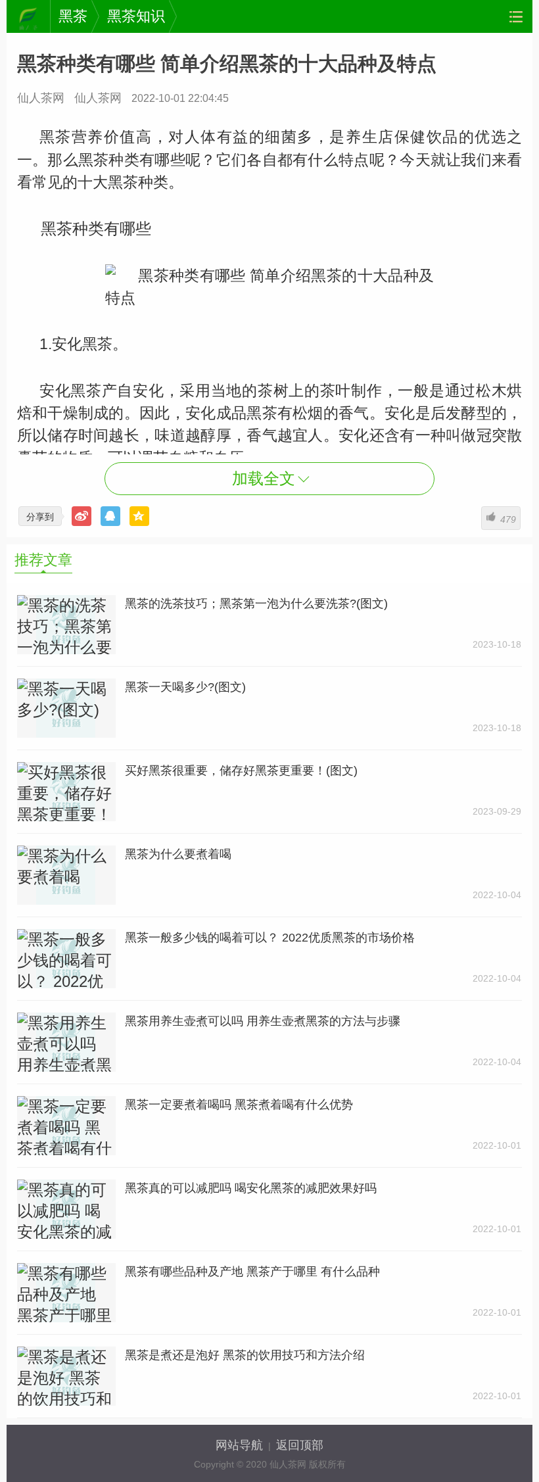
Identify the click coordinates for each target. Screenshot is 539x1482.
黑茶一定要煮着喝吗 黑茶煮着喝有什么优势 (239, 1104)
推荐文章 (43, 560)
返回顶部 (299, 1445)
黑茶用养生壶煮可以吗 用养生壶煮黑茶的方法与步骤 (262, 1021)
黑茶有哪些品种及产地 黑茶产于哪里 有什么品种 (252, 1271)
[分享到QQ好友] (110, 516)
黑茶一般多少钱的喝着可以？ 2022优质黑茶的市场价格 (270, 937)
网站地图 (516, 16)
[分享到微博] (81, 516)
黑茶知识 (136, 16)
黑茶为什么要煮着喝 (178, 854)
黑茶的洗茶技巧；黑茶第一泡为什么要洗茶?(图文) (256, 603)
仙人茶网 (28, 16)
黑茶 (73, 16)
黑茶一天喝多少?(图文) (185, 687)
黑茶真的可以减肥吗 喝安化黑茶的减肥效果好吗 (251, 1188)
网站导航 (239, 1445)
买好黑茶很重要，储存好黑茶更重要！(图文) (241, 770)
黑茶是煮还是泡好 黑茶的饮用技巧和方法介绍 (245, 1355)
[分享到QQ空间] (139, 516)
